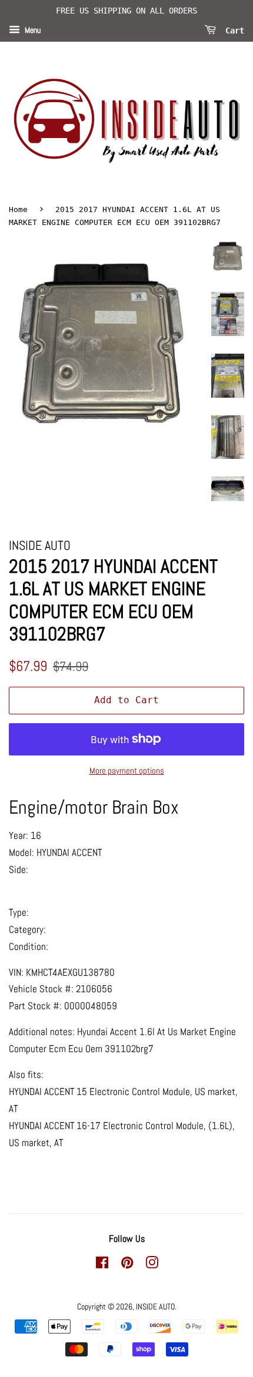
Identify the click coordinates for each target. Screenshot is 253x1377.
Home (18, 209)
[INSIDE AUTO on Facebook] (102, 1265)
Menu (32, 30)
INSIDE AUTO (155, 1306)
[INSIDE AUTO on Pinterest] (127, 1265)
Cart (232, 30)
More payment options (126, 770)
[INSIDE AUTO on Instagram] (151, 1265)
